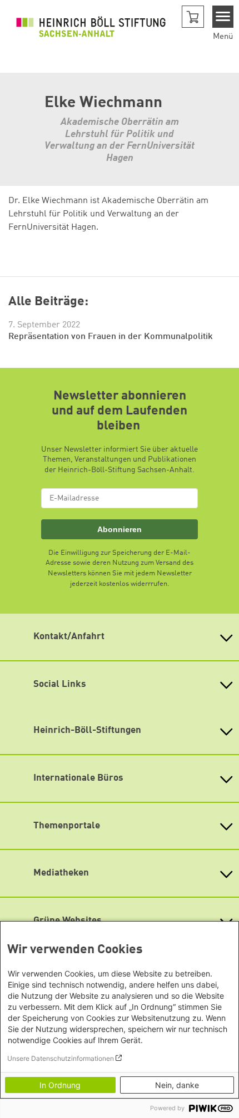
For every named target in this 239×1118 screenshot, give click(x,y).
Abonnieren (119, 529)
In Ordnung (60, 1085)
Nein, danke (177, 1085)
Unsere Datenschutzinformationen (60, 1058)
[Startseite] (91, 27)
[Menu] (223, 17)
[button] (193, 17)
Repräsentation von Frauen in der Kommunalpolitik (110, 336)
